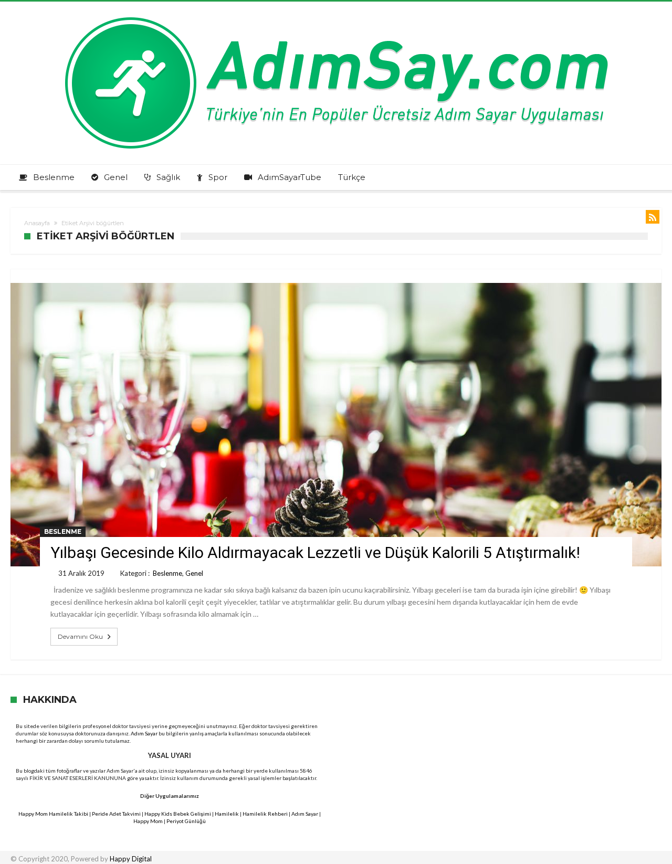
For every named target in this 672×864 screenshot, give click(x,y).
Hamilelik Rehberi (265, 813)
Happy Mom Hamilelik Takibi (53, 813)
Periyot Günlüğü (186, 821)
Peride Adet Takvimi (116, 813)
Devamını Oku (80, 636)
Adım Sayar (144, 733)
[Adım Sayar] (336, 17)
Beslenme (62, 531)
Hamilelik (227, 813)
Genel (194, 573)
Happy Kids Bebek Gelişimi (177, 813)
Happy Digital (131, 859)
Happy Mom (148, 821)
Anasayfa (37, 223)
